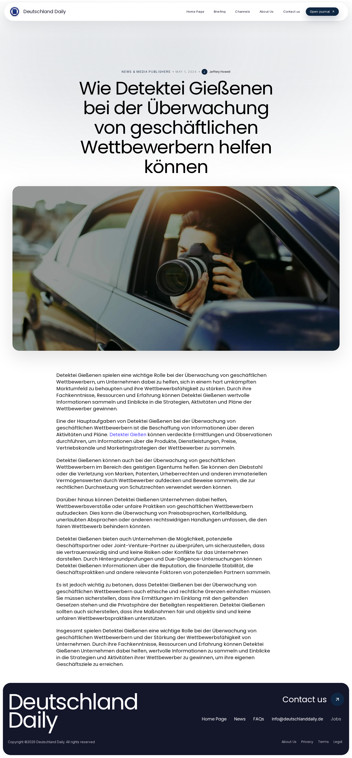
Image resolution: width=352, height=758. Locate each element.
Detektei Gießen (127, 434)
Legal (338, 741)
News (240, 719)
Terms (323, 741)
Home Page (214, 719)
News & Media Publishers (146, 71)
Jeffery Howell (219, 71)
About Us (289, 741)
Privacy (307, 741)
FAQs (258, 719)
